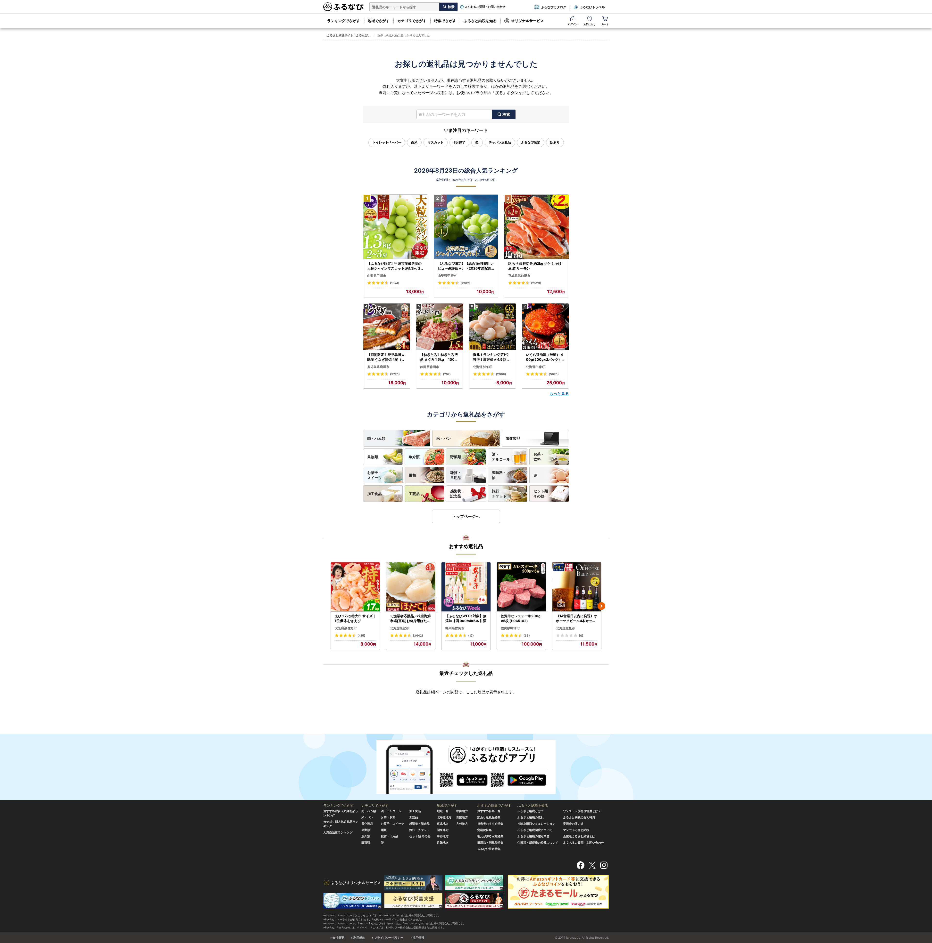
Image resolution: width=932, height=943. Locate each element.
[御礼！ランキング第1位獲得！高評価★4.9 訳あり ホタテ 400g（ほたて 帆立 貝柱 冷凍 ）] (492, 327)
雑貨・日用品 (455, 475)
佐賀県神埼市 (510, 628)
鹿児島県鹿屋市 (378, 367)
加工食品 (374, 493)
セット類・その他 (542, 493)
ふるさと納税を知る (480, 20)
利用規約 (359, 937)
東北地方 (443, 823)
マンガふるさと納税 (576, 830)
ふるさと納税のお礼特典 (579, 817)
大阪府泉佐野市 (346, 628)
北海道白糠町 (535, 367)
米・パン (443, 438)
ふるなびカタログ (553, 7)
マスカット (435, 142)
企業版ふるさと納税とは (579, 836)
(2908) (501, 374)
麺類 (412, 475)
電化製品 (513, 438)
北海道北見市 (565, 628)
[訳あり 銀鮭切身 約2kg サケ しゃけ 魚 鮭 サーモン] (536, 227)
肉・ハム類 (376, 438)
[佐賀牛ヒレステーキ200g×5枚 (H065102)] (521, 587)
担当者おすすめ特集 (490, 823)
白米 (414, 142)
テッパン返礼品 (500, 142)
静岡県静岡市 (429, 367)
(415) (361, 635)
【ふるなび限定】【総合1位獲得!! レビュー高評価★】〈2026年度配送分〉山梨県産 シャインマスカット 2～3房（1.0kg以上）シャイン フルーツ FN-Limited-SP (466, 266)
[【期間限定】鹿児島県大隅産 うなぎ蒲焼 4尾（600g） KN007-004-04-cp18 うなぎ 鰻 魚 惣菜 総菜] (386, 327)
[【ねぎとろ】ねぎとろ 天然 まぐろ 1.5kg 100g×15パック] (439, 327)
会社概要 (338, 937)
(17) (471, 635)
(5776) (395, 374)
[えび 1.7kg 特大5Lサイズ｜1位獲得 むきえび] (355, 587)
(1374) (394, 283)
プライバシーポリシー (388, 937)
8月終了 (459, 142)
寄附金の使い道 (573, 823)
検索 (506, 114)
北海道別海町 (482, 367)
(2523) (536, 283)
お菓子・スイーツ (374, 475)
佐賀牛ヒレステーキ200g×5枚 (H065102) (521, 618)
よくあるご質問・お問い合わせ (485, 6)
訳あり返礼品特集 (488, 817)
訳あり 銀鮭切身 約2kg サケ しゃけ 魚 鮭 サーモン (535, 265)
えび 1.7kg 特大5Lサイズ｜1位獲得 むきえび (355, 618)
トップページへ (466, 516)
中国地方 (462, 811)
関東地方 (443, 830)
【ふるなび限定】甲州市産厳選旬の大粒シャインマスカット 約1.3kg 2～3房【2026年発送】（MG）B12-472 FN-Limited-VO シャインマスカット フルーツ (395, 266)
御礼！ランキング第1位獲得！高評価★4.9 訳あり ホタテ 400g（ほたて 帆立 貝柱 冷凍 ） (492, 357)
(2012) (465, 283)
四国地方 (462, 817)
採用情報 (418, 937)
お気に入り (589, 24)
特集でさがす (445, 20)
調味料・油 (499, 475)
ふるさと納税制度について (534, 830)
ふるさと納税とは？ (530, 811)
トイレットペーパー (387, 142)
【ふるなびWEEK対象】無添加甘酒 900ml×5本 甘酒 (465, 618)
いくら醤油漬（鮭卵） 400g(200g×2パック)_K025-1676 (545, 357)
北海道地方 (444, 817)
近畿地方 (443, 842)
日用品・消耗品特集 (490, 842)
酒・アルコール (501, 457)
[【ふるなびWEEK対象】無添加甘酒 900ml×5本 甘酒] (466, 587)
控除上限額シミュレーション (536, 823)
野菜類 (455, 457)
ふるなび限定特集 (488, 849)
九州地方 (462, 823)
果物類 (372, 457)
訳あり (555, 142)
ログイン (573, 24)
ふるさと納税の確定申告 (533, 836)
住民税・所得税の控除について (537, 842)
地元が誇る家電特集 (490, 836)
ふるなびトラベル (592, 7)
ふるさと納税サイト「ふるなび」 (349, 35)
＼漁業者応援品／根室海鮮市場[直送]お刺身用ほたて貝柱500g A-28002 (410, 618)
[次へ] (601, 606)
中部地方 (443, 836)
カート (605, 24)
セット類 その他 (419, 836)
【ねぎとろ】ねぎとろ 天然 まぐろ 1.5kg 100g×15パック (439, 357)
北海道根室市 (399, 628)
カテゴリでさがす (411, 20)
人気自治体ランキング (337, 832)
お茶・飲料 (538, 457)
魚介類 (414, 457)
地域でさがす (379, 20)
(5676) (554, 374)
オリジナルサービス (527, 20)
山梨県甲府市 (447, 276)
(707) (447, 374)
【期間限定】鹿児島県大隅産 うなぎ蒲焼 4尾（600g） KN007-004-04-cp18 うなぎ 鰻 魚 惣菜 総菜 (386, 357)
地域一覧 (443, 811)
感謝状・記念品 (457, 493)
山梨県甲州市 (376, 276)
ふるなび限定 (530, 142)
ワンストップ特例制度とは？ (582, 811)
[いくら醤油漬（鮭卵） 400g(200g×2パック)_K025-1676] (545, 327)
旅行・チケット (499, 493)
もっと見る (559, 393)
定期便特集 (484, 830)
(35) (527, 635)
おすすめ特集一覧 (488, 811)
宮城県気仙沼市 (519, 276)
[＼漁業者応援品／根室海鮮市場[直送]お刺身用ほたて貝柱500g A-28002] (410, 587)
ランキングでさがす (343, 20)
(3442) (418, 635)
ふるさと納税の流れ (530, 817)
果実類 (365, 830)
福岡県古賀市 (454, 628)
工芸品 (414, 493)
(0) (581, 635)
